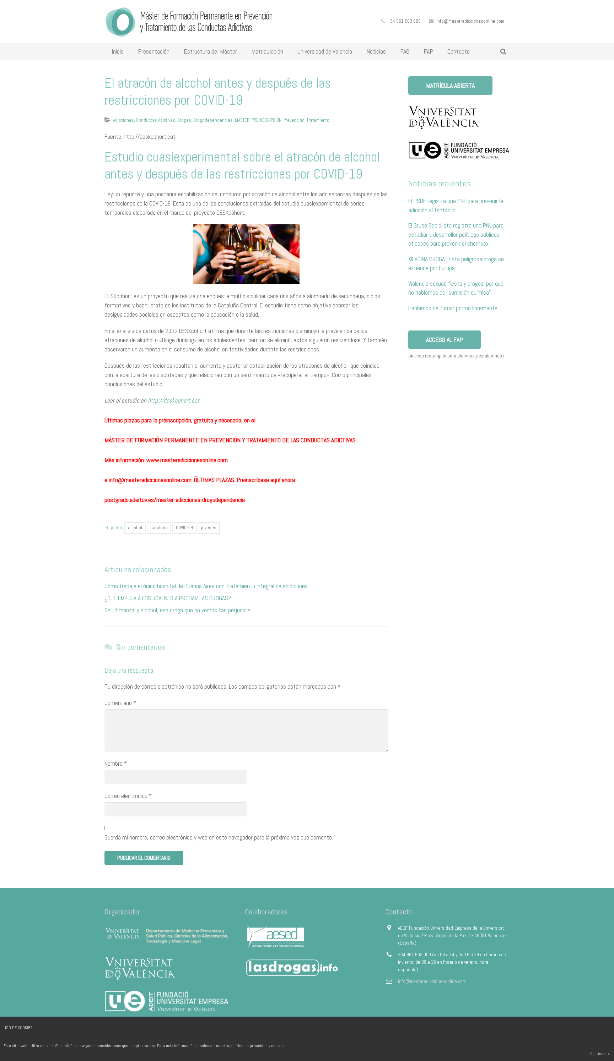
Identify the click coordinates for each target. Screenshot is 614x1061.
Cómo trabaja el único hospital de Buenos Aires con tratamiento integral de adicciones (206, 586)
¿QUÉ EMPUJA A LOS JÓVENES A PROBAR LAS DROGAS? (167, 598)
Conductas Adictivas (155, 120)
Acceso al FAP (444, 339)
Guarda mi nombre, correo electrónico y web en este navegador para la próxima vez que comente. (218, 837)
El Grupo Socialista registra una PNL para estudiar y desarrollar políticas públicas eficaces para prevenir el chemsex (455, 234)
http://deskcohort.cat (173, 400)
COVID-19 (184, 528)
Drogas (184, 120)
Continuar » (600, 1053)
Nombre (115, 763)
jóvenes (208, 528)
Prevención (294, 120)
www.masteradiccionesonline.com (187, 460)
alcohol (135, 528)
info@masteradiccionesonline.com (470, 21)
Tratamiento (318, 120)
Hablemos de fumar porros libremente (452, 308)
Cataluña (159, 528)
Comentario (120, 703)
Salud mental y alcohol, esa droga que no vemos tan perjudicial (178, 610)
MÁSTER (242, 120)
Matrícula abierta (450, 85)
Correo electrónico (128, 796)
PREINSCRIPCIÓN (266, 120)
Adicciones (123, 120)
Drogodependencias (213, 120)
